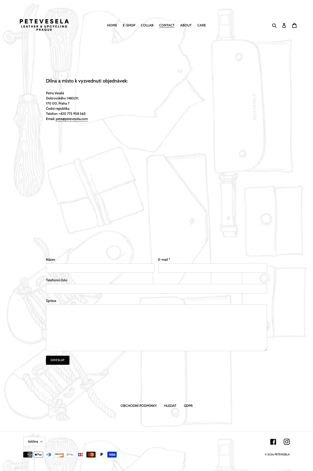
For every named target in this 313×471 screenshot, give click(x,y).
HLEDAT (170, 405)
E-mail (164, 259)
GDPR (188, 405)
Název (50, 259)
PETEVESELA (282, 454)
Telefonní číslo (56, 280)
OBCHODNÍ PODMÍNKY (139, 405)
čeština (33, 441)
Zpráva (51, 300)
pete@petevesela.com (72, 119)
